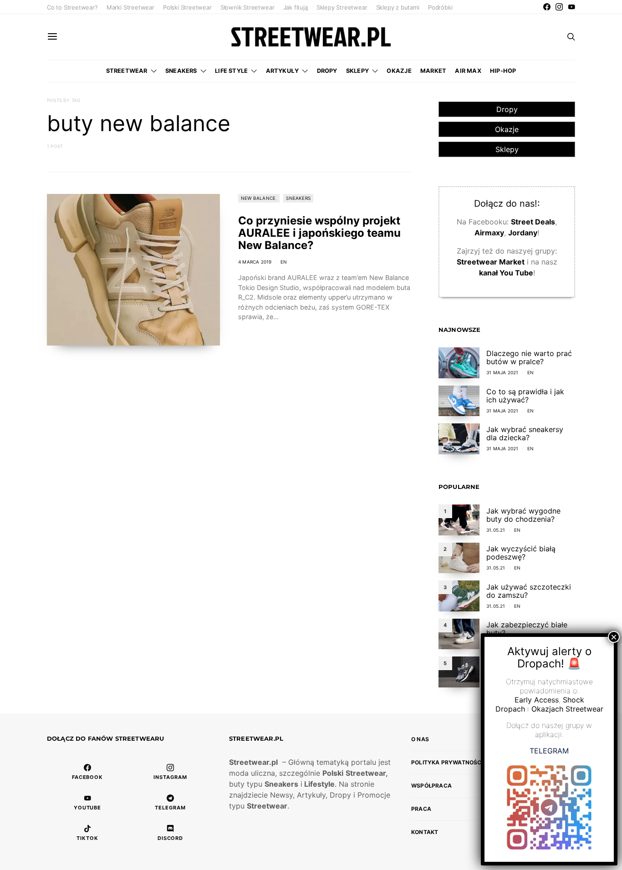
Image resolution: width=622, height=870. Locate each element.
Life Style (231, 70)
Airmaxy (489, 232)
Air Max (468, 70)
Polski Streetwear (187, 7)
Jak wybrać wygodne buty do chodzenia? (523, 515)
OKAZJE (399, 70)
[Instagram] (559, 6)
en (283, 262)
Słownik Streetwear (247, 7)
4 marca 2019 (254, 262)
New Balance (258, 198)
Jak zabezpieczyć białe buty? (526, 628)
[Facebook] (547, 6)
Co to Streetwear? (72, 7)
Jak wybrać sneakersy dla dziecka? (524, 433)
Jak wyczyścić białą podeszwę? (521, 552)
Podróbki (440, 7)
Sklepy (357, 70)
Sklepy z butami (397, 7)
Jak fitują (295, 7)
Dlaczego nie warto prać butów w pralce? (529, 357)
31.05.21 (495, 530)
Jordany (522, 232)
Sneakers (181, 70)
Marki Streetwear (130, 7)
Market (433, 70)
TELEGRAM (549, 750)
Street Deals (533, 221)
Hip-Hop (503, 70)
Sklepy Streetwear (341, 7)
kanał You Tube (506, 272)
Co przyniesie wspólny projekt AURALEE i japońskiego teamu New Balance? (319, 233)
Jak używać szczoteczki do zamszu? (528, 591)
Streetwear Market (491, 261)
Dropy (327, 70)
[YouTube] (571, 6)
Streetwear (127, 70)
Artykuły (282, 70)
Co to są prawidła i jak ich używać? (525, 395)
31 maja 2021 (502, 372)
